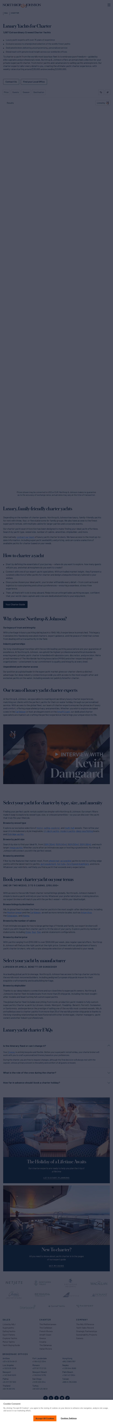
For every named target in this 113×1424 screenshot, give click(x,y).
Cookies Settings (69, 1418)
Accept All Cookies (45, 1418)
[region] (56, 1412)
